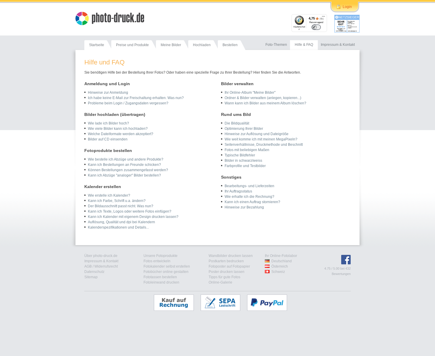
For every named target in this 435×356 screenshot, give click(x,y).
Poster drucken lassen (226, 272)
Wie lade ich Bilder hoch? (108, 123)
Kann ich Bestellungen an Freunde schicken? (124, 165)
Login (347, 7)
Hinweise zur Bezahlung (244, 207)
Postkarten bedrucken (226, 261)
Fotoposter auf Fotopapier (229, 266)
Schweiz (278, 272)
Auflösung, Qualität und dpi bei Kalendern (121, 222)
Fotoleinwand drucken (161, 282)
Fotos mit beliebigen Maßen (247, 150)
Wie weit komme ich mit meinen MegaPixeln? (261, 139)
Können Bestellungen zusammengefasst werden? (128, 170)
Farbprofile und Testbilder (245, 166)
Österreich (279, 266)
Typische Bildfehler (240, 155)
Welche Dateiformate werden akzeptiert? (120, 134)
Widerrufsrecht (106, 266)
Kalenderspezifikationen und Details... (118, 227)
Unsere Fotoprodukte (161, 256)
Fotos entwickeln (157, 261)
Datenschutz (94, 272)
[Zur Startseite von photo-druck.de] (112, 19)
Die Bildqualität (237, 123)
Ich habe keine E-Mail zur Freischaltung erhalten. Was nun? (136, 98)
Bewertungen (341, 274)
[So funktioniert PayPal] (270, 302)
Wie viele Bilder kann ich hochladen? (118, 129)
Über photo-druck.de (100, 256)
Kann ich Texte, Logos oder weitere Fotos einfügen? (129, 211)
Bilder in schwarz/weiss (243, 160)
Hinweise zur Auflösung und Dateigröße (257, 134)
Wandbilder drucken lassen (231, 256)
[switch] (316, 27)
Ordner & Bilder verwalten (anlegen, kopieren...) (263, 98)
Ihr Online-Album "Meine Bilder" (250, 92)
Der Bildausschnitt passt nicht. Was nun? (120, 206)
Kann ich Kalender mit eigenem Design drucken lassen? (133, 217)
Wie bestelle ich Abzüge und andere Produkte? (125, 159)
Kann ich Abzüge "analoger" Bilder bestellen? (124, 175)
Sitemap (91, 277)
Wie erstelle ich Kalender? (109, 195)
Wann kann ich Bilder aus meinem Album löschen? (265, 103)
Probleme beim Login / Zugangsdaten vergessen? (128, 103)
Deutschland (281, 261)
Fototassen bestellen (160, 277)
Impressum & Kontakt (101, 261)
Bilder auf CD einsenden (108, 139)
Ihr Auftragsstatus (238, 191)
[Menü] (323, 17)
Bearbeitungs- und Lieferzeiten (249, 186)
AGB (88, 266)
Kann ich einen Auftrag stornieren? (252, 202)
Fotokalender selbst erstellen (167, 266)
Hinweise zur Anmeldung (108, 92)
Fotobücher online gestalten (166, 272)
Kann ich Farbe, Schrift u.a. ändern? (117, 201)
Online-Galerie (220, 282)
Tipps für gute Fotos (224, 277)
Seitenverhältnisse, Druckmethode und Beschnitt (264, 145)
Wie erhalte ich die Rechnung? (249, 197)
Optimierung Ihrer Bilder (244, 129)
